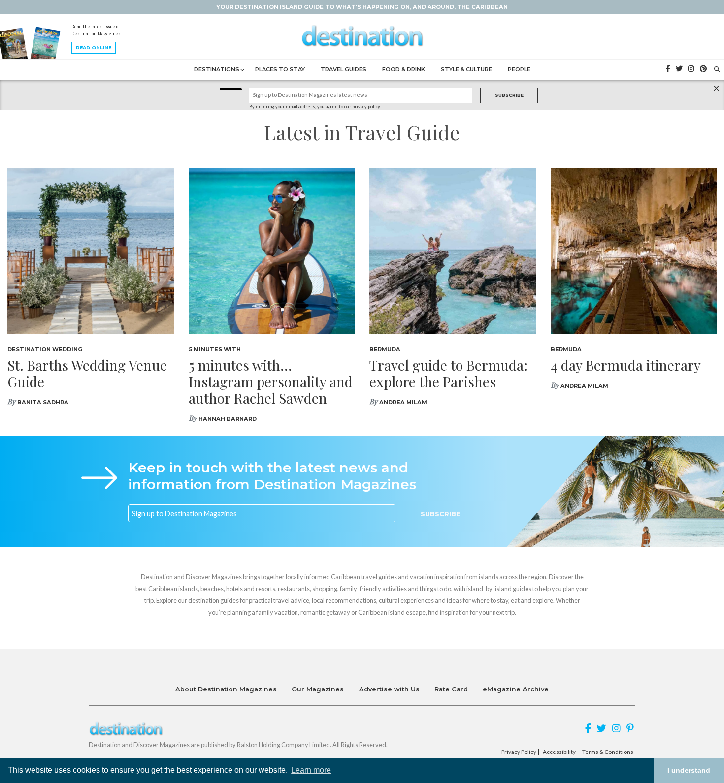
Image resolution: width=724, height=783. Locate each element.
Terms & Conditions (607, 752)
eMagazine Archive (516, 689)
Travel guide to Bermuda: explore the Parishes (448, 373)
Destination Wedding (45, 349)
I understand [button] (688, 770)
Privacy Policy (518, 752)
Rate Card (451, 689)
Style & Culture (466, 69)
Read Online (93, 47)
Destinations (216, 69)
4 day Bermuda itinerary (626, 365)
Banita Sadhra (42, 402)
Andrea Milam (403, 402)
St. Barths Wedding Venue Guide (87, 373)
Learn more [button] (311, 770)
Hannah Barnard (227, 418)
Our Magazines (318, 689)
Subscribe (509, 95)
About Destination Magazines (226, 689)
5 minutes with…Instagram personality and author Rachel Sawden (271, 381)
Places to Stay (280, 69)
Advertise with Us (389, 689)
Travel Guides (343, 69)
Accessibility (559, 752)
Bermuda (384, 349)
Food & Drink (403, 69)
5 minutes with (215, 349)
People (519, 69)
